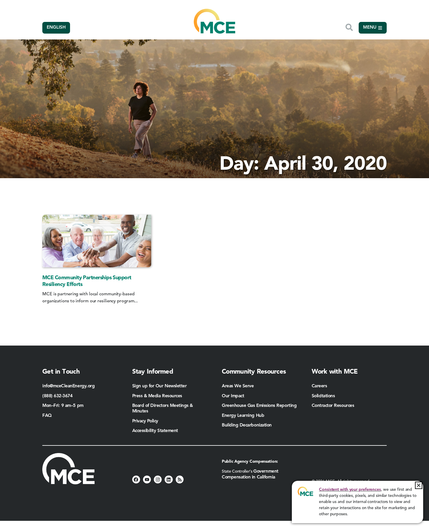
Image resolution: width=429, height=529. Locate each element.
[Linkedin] (168, 479)
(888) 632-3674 (57, 396)
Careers (319, 386)
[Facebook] (136, 479)
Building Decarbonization (247, 425)
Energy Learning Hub (243, 415)
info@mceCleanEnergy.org (68, 386)
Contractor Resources (333, 405)
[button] (418, 485)
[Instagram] (158, 479)
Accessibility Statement (155, 431)
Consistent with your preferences (350, 490)
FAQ (47, 415)
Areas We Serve (238, 386)
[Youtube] (147, 479)
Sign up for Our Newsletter (159, 386)
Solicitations (323, 396)
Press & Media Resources (157, 396)
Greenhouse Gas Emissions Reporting (259, 405)
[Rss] (180, 479)
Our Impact (233, 396)
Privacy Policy (145, 421)
